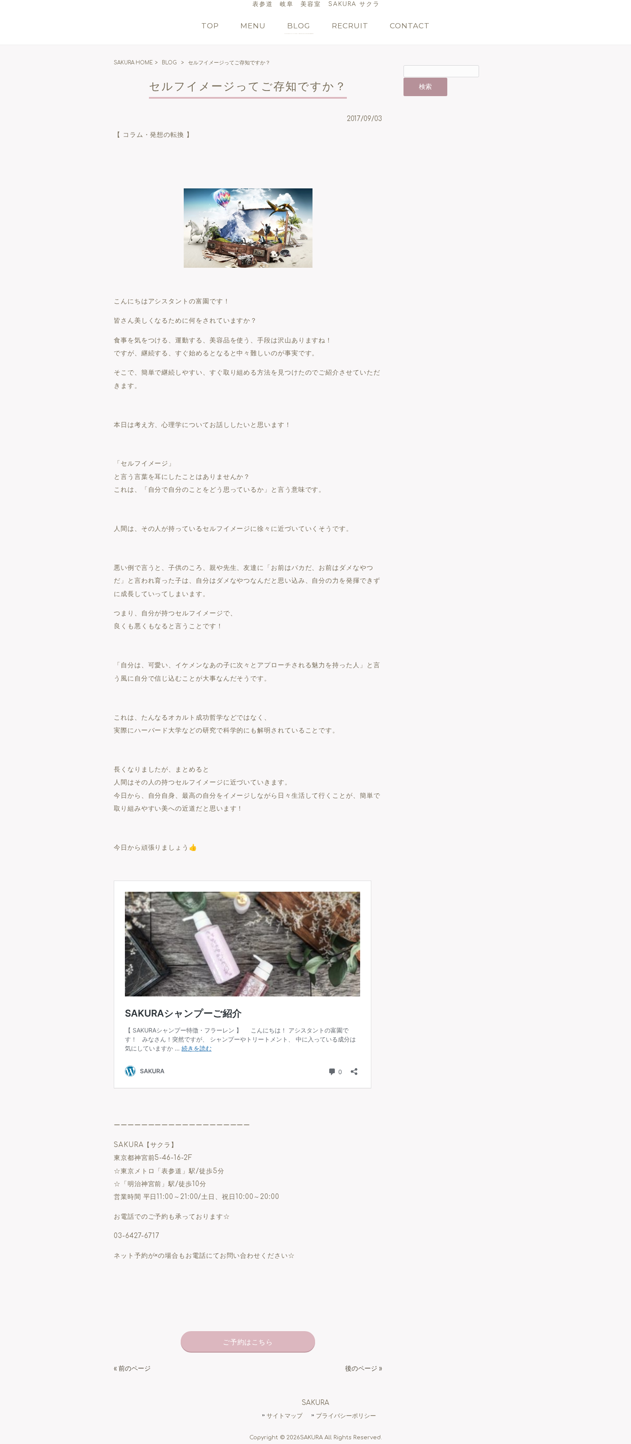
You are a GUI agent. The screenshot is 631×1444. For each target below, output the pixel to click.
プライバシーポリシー (346, 1415)
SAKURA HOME (133, 63)
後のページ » (363, 1368)
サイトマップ (285, 1415)
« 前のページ (132, 1368)
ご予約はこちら (248, 1342)
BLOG (169, 63)
